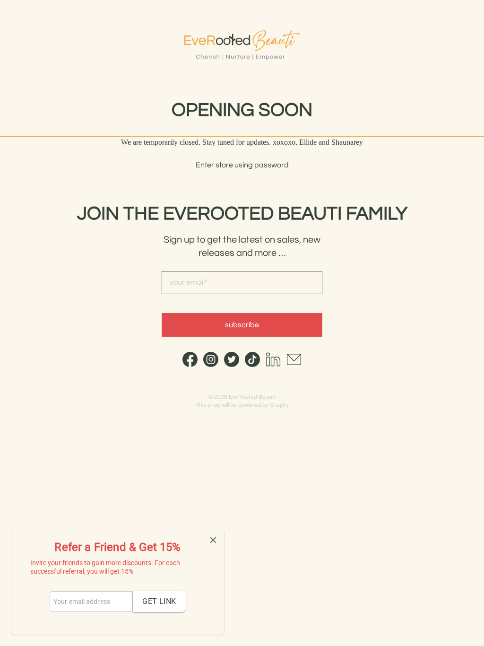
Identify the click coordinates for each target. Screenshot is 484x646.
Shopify (279, 405)
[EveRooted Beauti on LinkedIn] (273, 364)
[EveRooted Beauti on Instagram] (210, 364)
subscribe (242, 325)
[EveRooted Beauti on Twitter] (231, 364)
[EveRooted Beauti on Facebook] (190, 364)
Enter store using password (242, 165)
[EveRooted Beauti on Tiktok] (252, 364)
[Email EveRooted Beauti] (294, 364)
